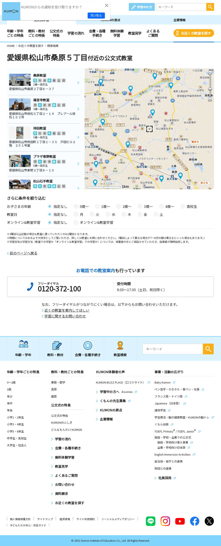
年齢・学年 (23, 354)
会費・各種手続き (97, 33)
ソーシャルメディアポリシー (118, 519)
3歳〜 (148, 206)
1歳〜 (105, 206)
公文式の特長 (56, 33)
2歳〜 (127, 206)
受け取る (96, 15)
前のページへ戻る (23, 253)
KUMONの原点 (110, 20)
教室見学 (134, 33)
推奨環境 (65, 519)
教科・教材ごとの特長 (36, 33)
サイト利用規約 (86, 519)
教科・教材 (55, 354)
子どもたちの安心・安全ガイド (28, 525)
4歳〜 (169, 206)
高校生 (192, 206)
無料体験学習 (116, 33)
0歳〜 (84, 206)
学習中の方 (144, 7)
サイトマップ (45, 519)
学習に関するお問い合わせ (65, 316)
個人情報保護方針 (20, 519)
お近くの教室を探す (196, 33)
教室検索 (120, 354)
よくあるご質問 (152, 33)
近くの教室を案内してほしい (66, 310)
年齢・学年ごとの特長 (15, 33)
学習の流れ (76, 33)
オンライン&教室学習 (96, 222)
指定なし (60, 206)
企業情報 (180, 20)
